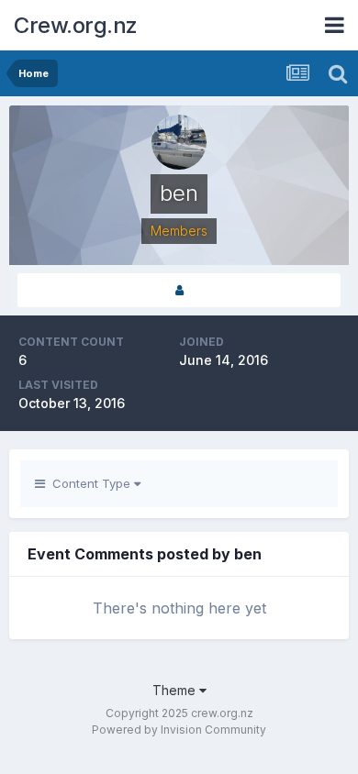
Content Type (89, 483)
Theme (175, 690)
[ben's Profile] (179, 290)
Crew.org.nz (76, 25)
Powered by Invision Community (179, 729)
